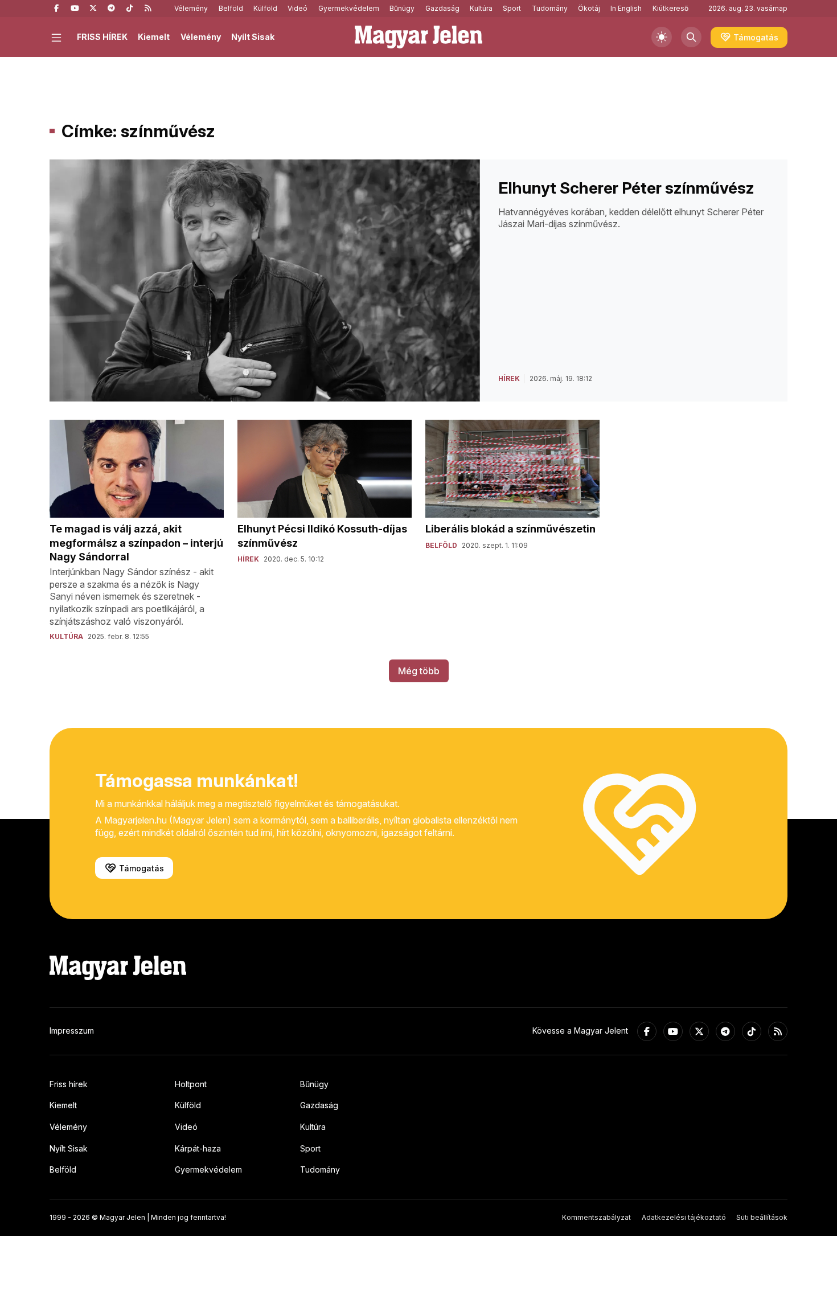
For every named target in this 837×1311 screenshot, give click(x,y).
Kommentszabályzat (596, 1217)
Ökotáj (589, 8)
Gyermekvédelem (348, 8)
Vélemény (191, 8)
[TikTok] (129, 8)
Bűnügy (402, 8)
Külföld (265, 8)
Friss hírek (69, 1084)
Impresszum (72, 1030)
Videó (297, 8)
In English (626, 8)
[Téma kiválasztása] (661, 37)
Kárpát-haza (198, 1148)
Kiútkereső (670, 8)
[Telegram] (111, 8)
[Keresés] (691, 37)
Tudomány (550, 8)
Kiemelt (154, 37)
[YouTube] (74, 8)
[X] (93, 8)
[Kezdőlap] (418, 37)
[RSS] (147, 8)
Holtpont (191, 1084)
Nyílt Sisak (252, 37)
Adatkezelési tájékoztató (684, 1217)
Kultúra (481, 8)
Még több (419, 671)
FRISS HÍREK (102, 37)
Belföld (231, 8)
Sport (512, 8)
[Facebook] (56, 8)
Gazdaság (442, 8)
